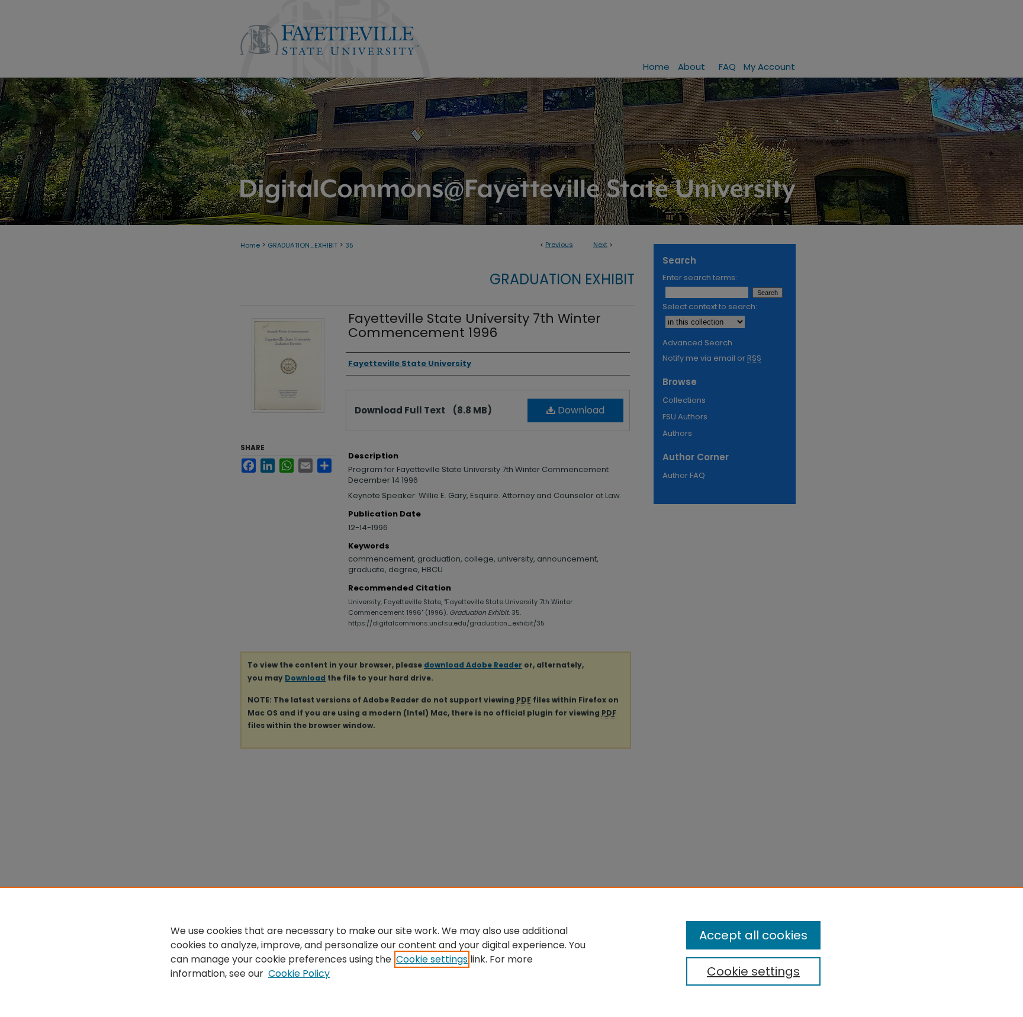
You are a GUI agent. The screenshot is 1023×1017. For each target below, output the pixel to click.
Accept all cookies (753, 935)
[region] (511, 952)
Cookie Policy (299, 973)
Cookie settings (432, 959)
